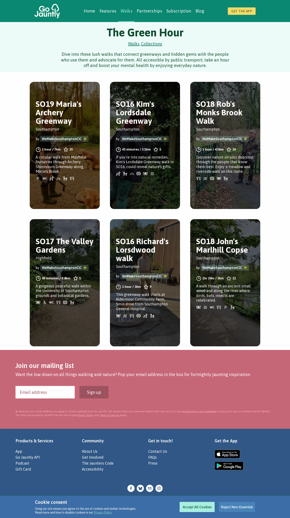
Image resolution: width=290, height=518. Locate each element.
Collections (151, 43)
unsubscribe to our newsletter (199, 411)
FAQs (152, 457)
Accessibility (92, 469)
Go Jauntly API (27, 457)
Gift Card (23, 469)
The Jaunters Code (98, 463)
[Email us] (149, 488)
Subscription (178, 10)
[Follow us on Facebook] (131, 488)
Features (108, 10)
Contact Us (157, 451)
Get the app (241, 11)
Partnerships (149, 10)
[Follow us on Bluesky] (140, 488)
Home (89, 10)
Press (153, 463)
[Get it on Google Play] (229, 466)
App (18, 451)
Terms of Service (109, 415)
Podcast (22, 463)
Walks (126, 10)
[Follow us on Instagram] (159, 488)
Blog (200, 10)
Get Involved (92, 457)
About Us (89, 451)
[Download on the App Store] (229, 454)
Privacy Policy (103, 512)
